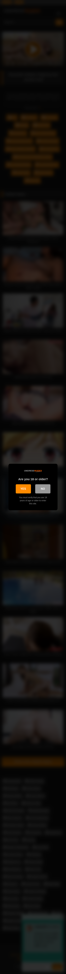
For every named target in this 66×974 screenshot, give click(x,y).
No (43, 488)
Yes (23, 488)
